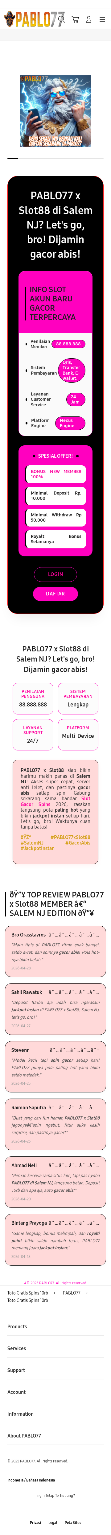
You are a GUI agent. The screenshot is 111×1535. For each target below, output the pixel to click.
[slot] (18, 19)
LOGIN (55, 574)
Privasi (35, 1523)
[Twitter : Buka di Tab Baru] (49, 1509)
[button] (75, 19)
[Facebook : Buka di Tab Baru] (37, 1509)
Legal (52, 1523)
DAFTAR (55, 594)
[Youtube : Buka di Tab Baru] (74, 1509)
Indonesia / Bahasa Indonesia (31, 1480)
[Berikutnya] (105, 111)
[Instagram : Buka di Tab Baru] (61, 1509)
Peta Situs (73, 1523)
